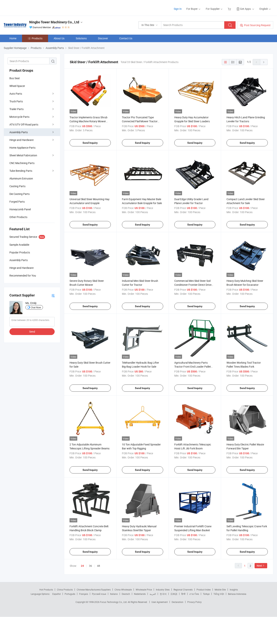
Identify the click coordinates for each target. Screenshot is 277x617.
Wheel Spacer (17, 86)
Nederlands (140, 593)
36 (90, 566)
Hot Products (46, 589)
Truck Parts (16, 101)
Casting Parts (17, 186)
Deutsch (126, 593)
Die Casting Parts (19, 194)
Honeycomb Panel (20, 209)
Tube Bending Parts (20, 170)
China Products (65, 589)
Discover (103, 38)
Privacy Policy (194, 601)
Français (83, 593)
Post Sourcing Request (257, 25)
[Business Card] (53, 295)
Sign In (178, 9)
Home (12, 38)
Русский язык (99, 593)
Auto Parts (15, 93)
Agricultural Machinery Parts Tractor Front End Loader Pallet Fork (192, 366)
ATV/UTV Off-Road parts (23, 124)
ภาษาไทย (194, 593)
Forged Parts (17, 201)
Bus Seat (14, 78)
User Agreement (160, 601)
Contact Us (125, 38)
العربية (153, 593)
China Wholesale (123, 589)
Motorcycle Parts (19, 117)
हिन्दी (183, 593)
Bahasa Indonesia (237, 593)
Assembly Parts (18, 132)
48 (98, 566)
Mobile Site (220, 589)
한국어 (163, 593)
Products (37, 38)
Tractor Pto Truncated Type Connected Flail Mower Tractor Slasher (140, 121)
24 (82, 565)
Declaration (177, 601)
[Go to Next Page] (263, 62)
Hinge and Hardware (21, 140)
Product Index (204, 589)
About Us (59, 38)
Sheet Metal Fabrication (23, 155)
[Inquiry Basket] (230, 9)
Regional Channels (183, 589)
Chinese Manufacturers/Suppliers (94, 589)
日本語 (174, 593)
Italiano (114, 593)
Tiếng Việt (218, 593)
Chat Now (36, 307)
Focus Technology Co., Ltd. (114, 601)
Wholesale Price (144, 589)
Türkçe (206, 593)
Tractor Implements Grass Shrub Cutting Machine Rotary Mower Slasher (88, 121)
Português (70, 593)
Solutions (81, 38)
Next (259, 565)
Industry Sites (163, 589)
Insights (234, 589)
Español (56, 593)
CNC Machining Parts (21, 163)
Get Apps (245, 9)
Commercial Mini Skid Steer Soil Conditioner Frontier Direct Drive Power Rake (192, 284)
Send (32, 331)
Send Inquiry (90, 142)
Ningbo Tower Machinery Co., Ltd (54, 22)
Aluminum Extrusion (21, 178)
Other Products (18, 217)
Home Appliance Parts (22, 147)
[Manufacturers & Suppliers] (28, 7)
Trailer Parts (16, 109)
